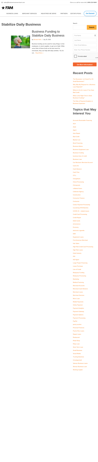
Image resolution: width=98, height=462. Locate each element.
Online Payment (78, 305)
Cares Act (76, 165)
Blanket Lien (76, 140)
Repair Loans (77, 334)
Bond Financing (77, 143)
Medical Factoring (78, 282)
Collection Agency (78, 191)
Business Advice (78, 146)
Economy (76, 227)
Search (75, 23)
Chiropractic (76, 185)
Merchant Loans (78, 292)
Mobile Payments (78, 302)
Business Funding (78, 153)
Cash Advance (77, 169)
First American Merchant (80, 240)
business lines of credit (80, 156)
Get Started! (90, 13)
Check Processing (78, 182)
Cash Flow (76, 172)
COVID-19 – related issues (81, 211)
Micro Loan (76, 298)
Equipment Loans (78, 237)
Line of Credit (77, 269)
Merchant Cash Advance (80, 289)
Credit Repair (77, 217)
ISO (74, 256)
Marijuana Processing (79, 276)
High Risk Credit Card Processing (83, 246)
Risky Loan (76, 344)
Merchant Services (29, 13)
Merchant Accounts (79, 285)
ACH (74, 123)
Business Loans (12, 13)
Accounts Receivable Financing (82, 120)
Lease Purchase (78, 266)
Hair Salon (76, 243)
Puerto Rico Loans (78, 331)
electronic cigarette (78, 230)
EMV (74, 233)
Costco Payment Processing (81, 204)
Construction (77, 195)
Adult (74, 127)
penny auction (77, 324)
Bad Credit (76, 136)
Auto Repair (76, 133)
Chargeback (76, 178)
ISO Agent (76, 259)
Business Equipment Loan (81, 149)
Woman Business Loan (80, 366)
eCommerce (76, 224)
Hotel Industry (77, 253)
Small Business (77, 350)
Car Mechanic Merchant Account (83, 162)
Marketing (76, 279)
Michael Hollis (37, 39)
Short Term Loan (78, 347)
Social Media (77, 353)
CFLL (74, 175)
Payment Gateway (78, 311)
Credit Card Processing (80, 214)
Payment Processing (79, 318)
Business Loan (77, 159)
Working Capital (77, 369)
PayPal (75, 321)
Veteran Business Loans (80, 363)
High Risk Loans (78, 250)
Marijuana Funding (78, 272)
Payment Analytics (78, 308)
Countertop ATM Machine (80, 208)
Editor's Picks (75, 13)
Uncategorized (77, 360)
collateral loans (77, 188)
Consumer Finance (79, 198)
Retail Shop (76, 340)
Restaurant (76, 337)
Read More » (39, 53)
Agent (74, 130)
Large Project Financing (80, 263)
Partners (64, 13)
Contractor (76, 201)
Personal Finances (78, 327)
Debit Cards (76, 221)
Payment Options (78, 314)
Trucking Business (78, 357)
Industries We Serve (48, 13)
